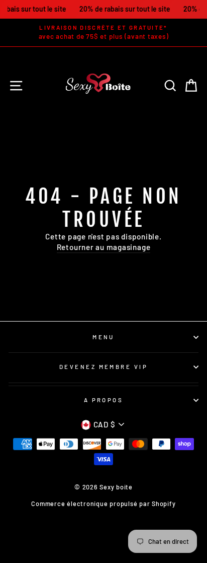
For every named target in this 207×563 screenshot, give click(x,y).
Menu (103, 337)
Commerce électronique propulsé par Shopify (103, 503)
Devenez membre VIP (103, 366)
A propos (104, 400)
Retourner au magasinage (104, 247)
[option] (103, 32)
